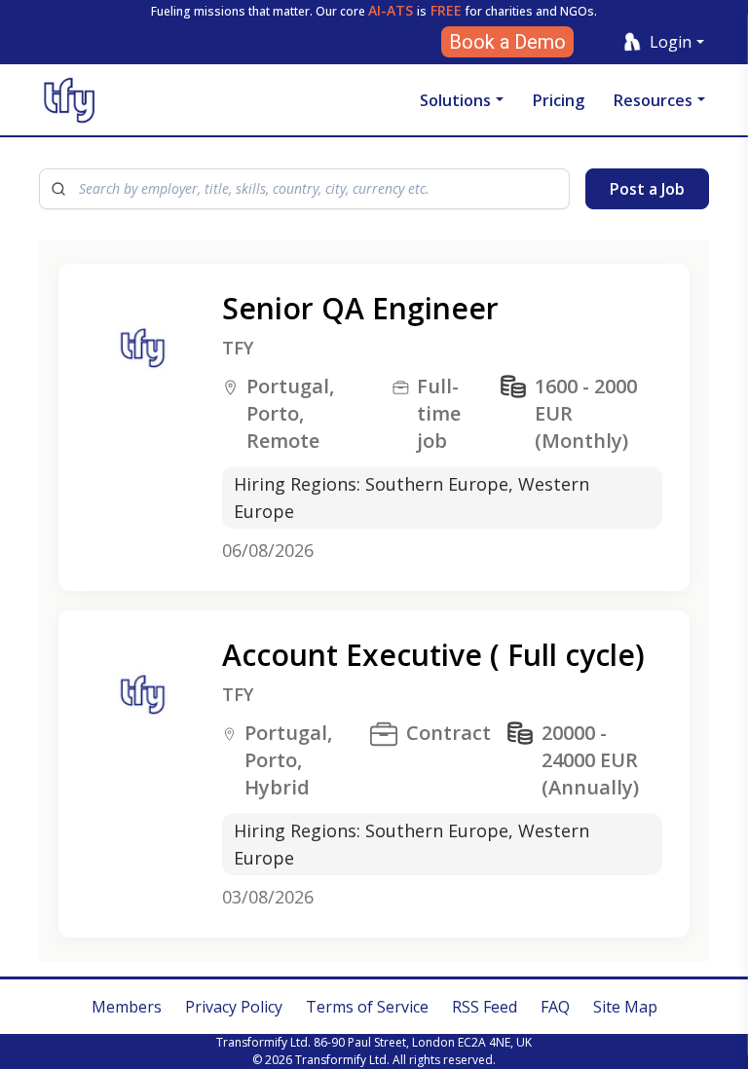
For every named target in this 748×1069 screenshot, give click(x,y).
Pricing (558, 100)
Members (127, 1006)
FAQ (555, 1006)
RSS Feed (484, 1006)
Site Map (625, 1006)
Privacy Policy (233, 1006)
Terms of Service (367, 1006)
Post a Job (647, 189)
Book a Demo (507, 42)
